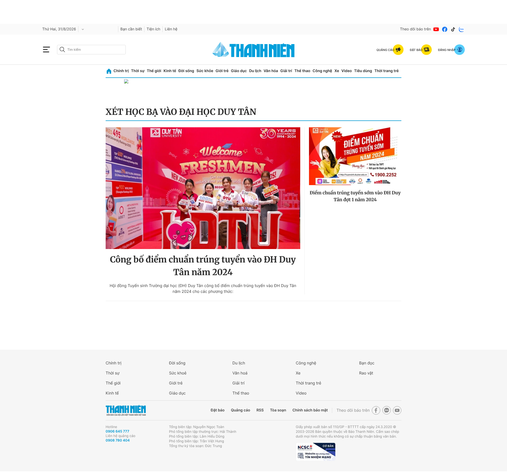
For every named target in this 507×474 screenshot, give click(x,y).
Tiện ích (153, 29)
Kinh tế (169, 71)
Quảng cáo (240, 410)
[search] (91, 49)
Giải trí (286, 71)
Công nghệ (322, 71)
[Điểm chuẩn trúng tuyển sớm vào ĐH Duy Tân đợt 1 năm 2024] (355, 156)
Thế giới (154, 71)
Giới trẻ (221, 71)
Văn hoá (239, 373)
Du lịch (255, 71)
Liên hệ (171, 29)
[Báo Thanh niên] (126, 410)
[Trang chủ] (109, 71)
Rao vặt (366, 373)
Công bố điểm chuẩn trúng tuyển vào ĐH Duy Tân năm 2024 (203, 266)
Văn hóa (271, 71)
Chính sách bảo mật (310, 410)
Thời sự (137, 71)
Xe (336, 71)
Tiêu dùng (363, 71)
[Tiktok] (453, 29)
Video (346, 71)
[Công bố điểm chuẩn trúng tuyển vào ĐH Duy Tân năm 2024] (203, 188)
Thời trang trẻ (386, 71)
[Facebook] (445, 29)
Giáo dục (239, 71)
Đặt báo (217, 410)
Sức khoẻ (177, 373)
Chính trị (121, 71)
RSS (260, 410)
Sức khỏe (204, 71)
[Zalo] (461, 29)
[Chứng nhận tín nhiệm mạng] (315, 452)
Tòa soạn (278, 410)
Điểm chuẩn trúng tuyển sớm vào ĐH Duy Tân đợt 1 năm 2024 (355, 196)
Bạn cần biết (131, 29)
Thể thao (302, 71)
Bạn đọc (366, 362)
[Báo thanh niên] (253, 49)
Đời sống (186, 71)
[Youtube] (436, 29)
